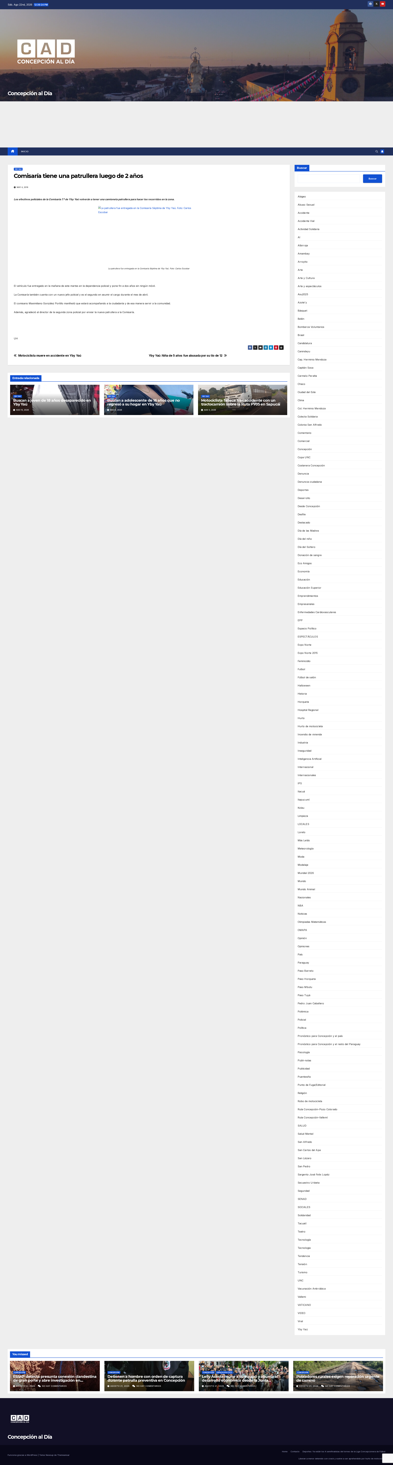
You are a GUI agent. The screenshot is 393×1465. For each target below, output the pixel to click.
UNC (301, 1280)
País (300, 954)
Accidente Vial (306, 221)
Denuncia (303, 473)
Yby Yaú (18, 169)
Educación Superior (309, 587)
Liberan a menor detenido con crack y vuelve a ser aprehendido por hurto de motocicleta (342, 1458)
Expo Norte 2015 (308, 652)
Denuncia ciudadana (310, 481)
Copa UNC (304, 457)
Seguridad (304, 1190)
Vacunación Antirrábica (312, 1288)
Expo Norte (304, 644)
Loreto (301, 832)
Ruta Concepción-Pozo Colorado (317, 1109)
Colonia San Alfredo (310, 424)
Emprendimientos (308, 595)
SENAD (302, 1199)
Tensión (302, 1264)
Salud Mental (305, 1133)
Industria (303, 742)
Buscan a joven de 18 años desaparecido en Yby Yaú (52, 402)
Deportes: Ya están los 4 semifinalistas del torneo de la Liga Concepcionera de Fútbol (344, 1451)
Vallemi (302, 1296)
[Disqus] (149, 464)
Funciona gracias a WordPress (23, 1455)
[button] (376, 151)
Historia (302, 693)
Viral (300, 1321)
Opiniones (303, 946)
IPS (300, 783)
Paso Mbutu (305, 987)
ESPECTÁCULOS (308, 636)
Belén (301, 318)
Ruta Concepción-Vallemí (313, 1117)
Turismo (302, 1272)
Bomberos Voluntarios (311, 326)
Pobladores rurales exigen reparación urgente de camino (337, 1378)
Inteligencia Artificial (310, 758)
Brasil (301, 335)
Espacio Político (307, 628)
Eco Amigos (305, 563)
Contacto (295, 1451)
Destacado (304, 522)
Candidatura (305, 343)
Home (285, 1451)
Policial (302, 1019)
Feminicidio (304, 661)
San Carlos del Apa (309, 1150)
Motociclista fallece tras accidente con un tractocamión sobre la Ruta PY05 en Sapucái (240, 402)
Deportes (303, 489)
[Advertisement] (196, 124)
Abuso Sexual (306, 204)
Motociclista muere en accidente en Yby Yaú (49, 355)
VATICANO (304, 1304)
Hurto (301, 718)
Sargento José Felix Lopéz (314, 1174)
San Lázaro (304, 1158)
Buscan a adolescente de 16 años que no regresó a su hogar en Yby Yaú (143, 402)
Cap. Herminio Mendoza (312, 359)
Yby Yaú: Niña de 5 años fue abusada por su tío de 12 (185, 355)
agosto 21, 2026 (26, 1386)
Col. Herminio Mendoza (312, 408)
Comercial (304, 441)
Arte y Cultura (306, 278)
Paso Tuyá (304, 995)
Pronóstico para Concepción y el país (320, 1036)
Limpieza (303, 815)
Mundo (302, 881)
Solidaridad (304, 1215)
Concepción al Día (30, 93)
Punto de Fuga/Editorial (312, 1084)
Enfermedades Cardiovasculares (317, 612)
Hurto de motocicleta (310, 726)
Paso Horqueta (307, 978)
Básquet (302, 310)
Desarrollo (304, 498)
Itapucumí (304, 799)
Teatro (301, 1231)
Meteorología (305, 848)
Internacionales (307, 775)
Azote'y (302, 302)
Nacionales (304, 897)
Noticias (302, 913)
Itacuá (301, 791)
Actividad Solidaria (308, 229)
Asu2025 (303, 294)
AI (299, 237)
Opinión (302, 938)
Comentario (304, 432)
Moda (301, 856)
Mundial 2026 (306, 873)
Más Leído (304, 840)
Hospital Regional (308, 710)
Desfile (302, 514)
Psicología (304, 1052)
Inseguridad (304, 750)
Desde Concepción (309, 506)
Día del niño (305, 538)
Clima (301, 400)
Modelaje (303, 864)
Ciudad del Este (307, 392)
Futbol (301, 669)
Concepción (305, 449)
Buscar (302, 168)
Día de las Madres (308, 530)
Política (302, 1027)
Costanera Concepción (311, 465)
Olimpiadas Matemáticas (312, 921)
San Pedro (304, 1166)
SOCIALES (304, 1207)
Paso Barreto (305, 970)
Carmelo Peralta (307, 375)
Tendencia (304, 1256)
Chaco (301, 384)
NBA (300, 905)
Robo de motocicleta (310, 1101)
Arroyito (303, 261)
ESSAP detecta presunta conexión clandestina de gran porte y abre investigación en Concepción (54, 1380)
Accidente (303, 212)
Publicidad (304, 1068)
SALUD (302, 1125)
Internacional (305, 767)
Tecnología (304, 1239)
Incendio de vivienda (310, 734)
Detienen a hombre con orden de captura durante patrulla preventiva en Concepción (146, 1378)
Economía (304, 571)
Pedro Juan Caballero (311, 1003)
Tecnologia (304, 1247)
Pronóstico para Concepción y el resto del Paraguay (329, 1044)
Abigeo (302, 196)
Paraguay (303, 962)
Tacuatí (302, 1223)
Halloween (304, 685)
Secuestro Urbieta (308, 1182)
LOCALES (303, 824)
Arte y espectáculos (310, 286)
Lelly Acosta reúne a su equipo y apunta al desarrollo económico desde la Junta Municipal (240, 1380)
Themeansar (63, 1455)
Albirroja (303, 245)
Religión (302, 1093)
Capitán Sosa (305, 367)
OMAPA (302, 930)
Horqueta (303, 701)
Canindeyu (304, 351)
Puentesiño (304, 1076)
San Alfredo (305, 1141)
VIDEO (301, 1313)
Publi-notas (304, 1060)
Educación (304, 579)
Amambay (304, 253)
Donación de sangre (310, 555)
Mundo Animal (306, 889)
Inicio (25, 151)
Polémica (303, 1011)
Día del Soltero (306, 547)
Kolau (301, 807)
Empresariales (306, 604)
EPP (300, 620)
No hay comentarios (54, 1386)
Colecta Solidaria (308, 416)
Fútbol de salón (307, 677)
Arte (300, 269)
